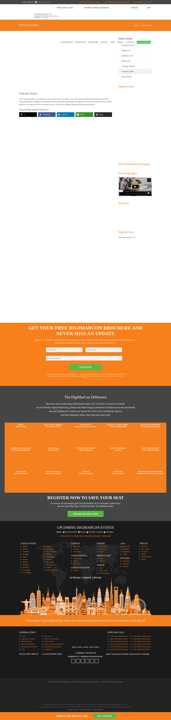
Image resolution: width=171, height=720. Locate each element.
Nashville (49, 549)
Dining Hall (126, 61)
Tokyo (124, 554)
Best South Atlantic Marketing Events (119, 641)
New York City (51, 551)
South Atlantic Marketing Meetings (142, 639)
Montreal (76, 546)
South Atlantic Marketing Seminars (142, 644)
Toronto (76, 549)
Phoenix (49, 559)
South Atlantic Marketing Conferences (119, 647)
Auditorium (126, 50)
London (76, 570)
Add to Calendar (43, 2)
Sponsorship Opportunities (54, 644)
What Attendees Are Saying (134, 164)
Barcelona (103, 549)
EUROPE (101, 543)
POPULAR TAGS (115, 632)
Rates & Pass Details (51, 639)
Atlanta (25, 546)
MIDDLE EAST (104, 555)
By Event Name (71, 532)
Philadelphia (50, 557)
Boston (25, 549)
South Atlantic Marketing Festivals (142, 636)
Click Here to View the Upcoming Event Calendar (85, 535)
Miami (48, 546)
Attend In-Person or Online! (90, 2)
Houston (25, 567)
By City (82, 532)
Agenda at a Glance (28, 639)
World (143, 559)
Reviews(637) (141, 8)
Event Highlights (128, 173)
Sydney (125, 566)
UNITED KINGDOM (80, 567)
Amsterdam (103, 546)
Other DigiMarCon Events (142, 2)
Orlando (49, 554)
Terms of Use (98, 710)
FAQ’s (23, 649)
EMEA (143, 554)
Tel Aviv (102, 561)
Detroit (25, 562)
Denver (25, 559)
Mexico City (77, 558)
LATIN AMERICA (79, 555)
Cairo (101, 568)
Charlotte (25, 551)
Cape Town (103, 570)
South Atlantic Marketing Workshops (142, 649)
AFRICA (100, 565)
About (23, 636)
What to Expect (26, 641)
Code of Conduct (85, 710)
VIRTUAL (143, 543)
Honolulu (25, 565)
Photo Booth (127, 76)
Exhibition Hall (127, 55)
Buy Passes (48, 636)
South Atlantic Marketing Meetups (142, 641)
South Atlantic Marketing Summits (142, 647)
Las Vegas (26, 570)
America (144, 546)
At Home (144, 551)
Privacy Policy (73, 710)
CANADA (75, 543)
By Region (109, 532)
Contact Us (48, 649)
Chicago (25, 554)
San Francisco (51, 565)
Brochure (124, 203)
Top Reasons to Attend (29, 647)
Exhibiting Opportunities (52, 647)
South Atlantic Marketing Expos (119, 649)
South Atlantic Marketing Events (119, 636)
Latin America (146, 557)
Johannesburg (104, 573)
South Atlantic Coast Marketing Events (85, 682)
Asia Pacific (145, 549)
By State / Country (95, 532)
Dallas (24, 557)
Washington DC (52, 570)
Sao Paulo (77, 564)
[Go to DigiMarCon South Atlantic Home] (26, 18)
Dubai (101, 558)
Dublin (101, 551)
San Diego (50, 562)
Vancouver (77, 551)
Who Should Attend (28, 644)
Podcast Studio (128, 71)
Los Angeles (27, 572)
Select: (59, 532)
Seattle (48, 567)
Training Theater (128, 66)
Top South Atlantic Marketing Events (119, 644)
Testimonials (48, 641)
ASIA (122, 543)
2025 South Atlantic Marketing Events (119, 639)
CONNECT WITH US (85, 653)
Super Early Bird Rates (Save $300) (116, 2)
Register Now (126, 86)
